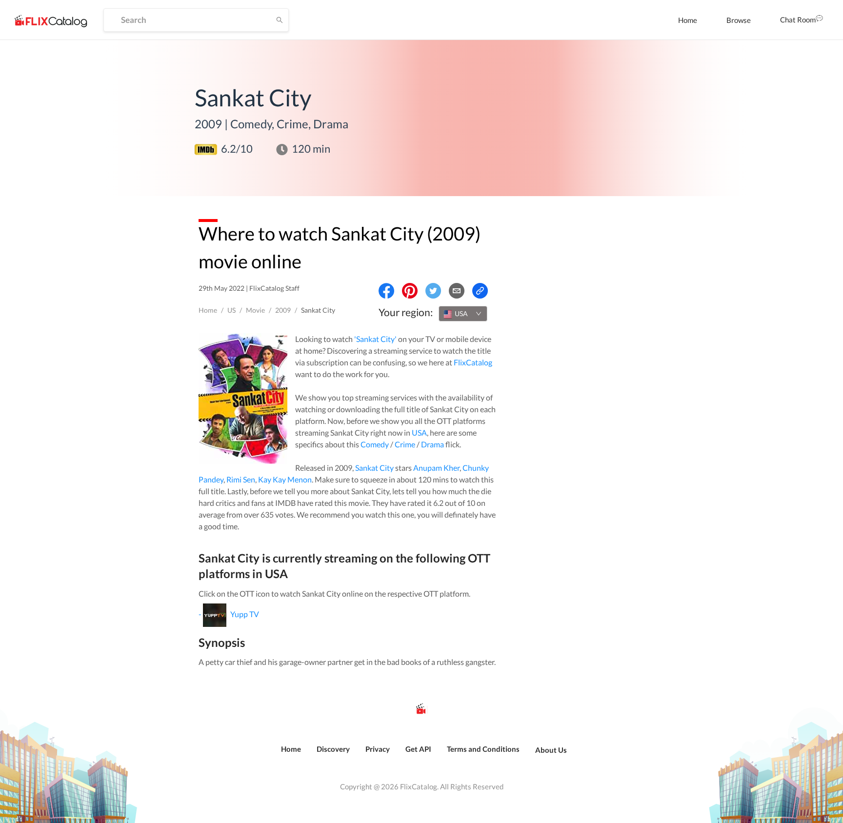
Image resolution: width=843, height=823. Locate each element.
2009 (283, 310)
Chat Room (798, 19)
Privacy (377, 748)
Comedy (375, 444)
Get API (418, 748)
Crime (405, 444)
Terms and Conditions (483, 748)
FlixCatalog (473, 362)
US (231, 310)
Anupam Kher (436, 467)
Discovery (333, 748)
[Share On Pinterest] (410, 291)
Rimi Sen (240, 479)
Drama (432, 444)
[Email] (456, 291)
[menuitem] (687, 20)
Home (687, 20)
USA (419, 432)
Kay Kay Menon (285, 479)
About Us (551, 749)
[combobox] (463, 313)
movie (255, 310)
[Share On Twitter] (433, 291)
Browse (738, 20)
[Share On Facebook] (386, 291)
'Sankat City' (375, 338)
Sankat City (374, 467)
